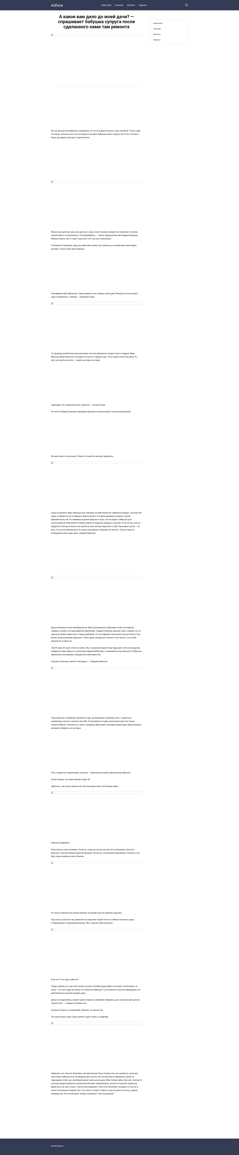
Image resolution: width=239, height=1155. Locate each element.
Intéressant (106, 5)
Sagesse (143, 5)
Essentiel (119, 5)
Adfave (57, 5)
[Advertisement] (96, 108)
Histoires (131, 5)
